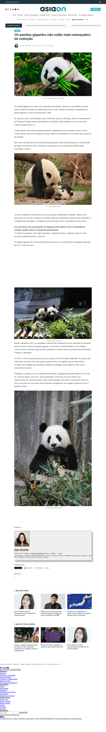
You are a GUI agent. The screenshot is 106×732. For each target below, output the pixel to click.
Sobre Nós (61, 19)
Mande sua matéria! (78, 19)
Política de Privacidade (6, 721)
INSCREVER (23, 712)
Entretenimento (44, 15)
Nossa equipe (5, 703)
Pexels (59, 206)
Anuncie (3, 707)
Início (14, 15)
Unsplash (61, 98)
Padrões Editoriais (31, 721)
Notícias (20, 15)
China (17, 30)
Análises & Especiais (43, 19)
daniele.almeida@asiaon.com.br (40, 553)
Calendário (54, 19)
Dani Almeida (21, 549)
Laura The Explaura (52, 507)
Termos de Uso (19, 721)
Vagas (2, 705)
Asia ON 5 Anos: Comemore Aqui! (10, 670)
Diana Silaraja (52, 206)
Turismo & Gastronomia (59, 15)
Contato (68, 19)
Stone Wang (51, 340)
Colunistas (33, 19)
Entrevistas (25, 19)
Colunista (3, 690)
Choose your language (11, 2)
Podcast (95, 9)
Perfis (18, 19)
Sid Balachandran (52, 98)
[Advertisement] (53, 267)
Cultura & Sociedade (31, 15)
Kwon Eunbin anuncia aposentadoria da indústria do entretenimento (45, 25)
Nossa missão (5, 701)
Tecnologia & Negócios (86, 15)
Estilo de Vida (72, 15)
